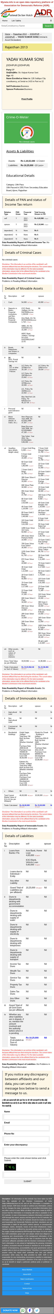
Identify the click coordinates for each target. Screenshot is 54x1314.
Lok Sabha (16, 20)
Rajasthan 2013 (20, 34)
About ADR (27, 1274)
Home (4, 20)
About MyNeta (27, 1270)
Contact (27, 1284)
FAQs (27, 1293)
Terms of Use (27, 1288)
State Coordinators (27, 1279)
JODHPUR (34, 34)
